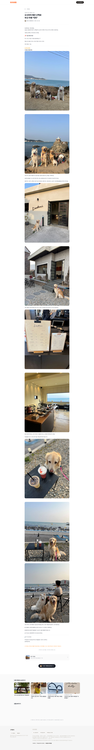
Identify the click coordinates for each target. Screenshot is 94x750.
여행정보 (28, 9)
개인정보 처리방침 (48, 743)
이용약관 (34, 743)
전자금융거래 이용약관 (40, 743)
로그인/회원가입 (80, 2)
